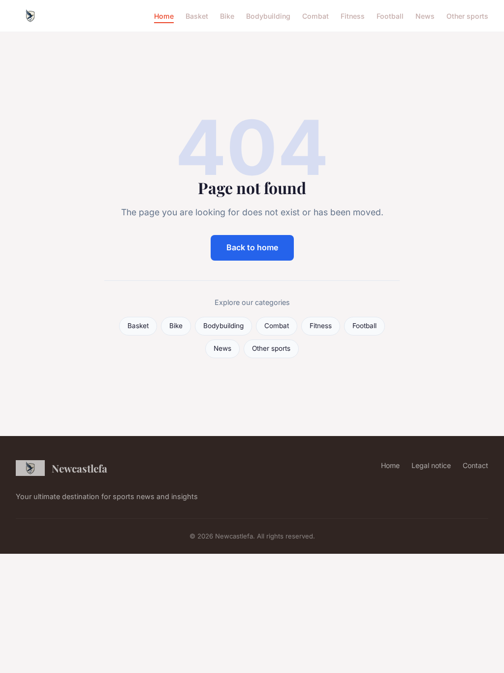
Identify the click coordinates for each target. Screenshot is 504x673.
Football (390, 15)
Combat (315, 15)
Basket (197, 15)
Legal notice (431, 465)
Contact (475, 465)
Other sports (467, 15)
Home (164, 15)
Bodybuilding (268, 15)
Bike (227, 15)
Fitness (353, 15)
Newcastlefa (79, 468)
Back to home (252, 247)
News (425, 15)
